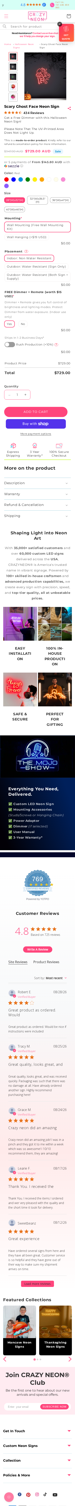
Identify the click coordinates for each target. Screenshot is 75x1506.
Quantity (11, 386)
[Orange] (42, 179)
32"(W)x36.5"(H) (37, 200)
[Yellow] (34, 179)
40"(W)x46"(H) (14, 209)
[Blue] (13, 179)
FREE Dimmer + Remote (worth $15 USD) (33, 294)
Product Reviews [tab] (46, 962)
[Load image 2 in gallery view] (13, 66)
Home (7, 44)
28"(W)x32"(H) (14, 200)
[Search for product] (4, 26)
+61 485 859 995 (62, 5)
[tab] (34, 1359)
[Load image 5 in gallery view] (13, 97)
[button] (6, 16)
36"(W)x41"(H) (60, 200)
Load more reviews (37, 1284)
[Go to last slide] (5, 1359)
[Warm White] (56, 179)
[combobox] (37, 26)
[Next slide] (69, 1359)
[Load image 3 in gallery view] (13, 76)
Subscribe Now (54, 1406)
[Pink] (63, 179)
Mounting (13, 218)
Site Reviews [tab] (18, 962)
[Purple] (6, 186)
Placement (16, 251)
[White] (49, 179)
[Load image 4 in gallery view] (13, 87)
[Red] (6, 179)
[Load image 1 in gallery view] (13, 56)
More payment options (35, 433)
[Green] (27, 179)
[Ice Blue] (20, 179)
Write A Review (37, 949)
